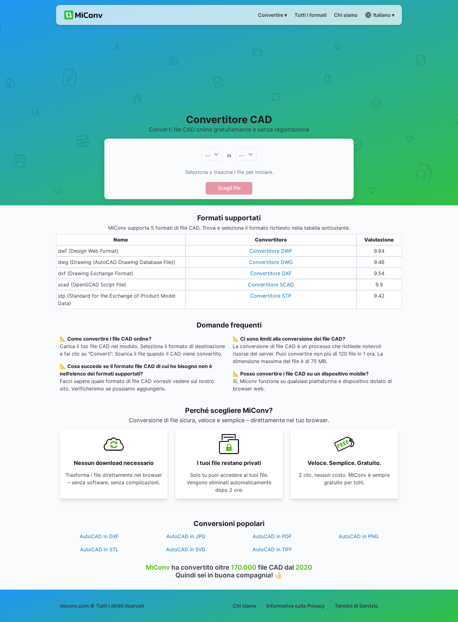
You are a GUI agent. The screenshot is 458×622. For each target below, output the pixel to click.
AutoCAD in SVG (185, 549)
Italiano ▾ (383, 15)
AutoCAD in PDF (272, 536)
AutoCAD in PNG (359, 536)
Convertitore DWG (271, 262)
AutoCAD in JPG (185, 536)
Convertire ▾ (272, 14)
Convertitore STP (270, 296)
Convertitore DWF (270, 251)
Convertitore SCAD (271, 284)
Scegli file (229, 188)
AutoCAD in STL (99, 549)
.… (207, 154)
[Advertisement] (229, 69)
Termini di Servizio (356, 605)
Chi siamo (244, 605)
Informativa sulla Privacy (295, 605)
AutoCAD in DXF (99, 536)
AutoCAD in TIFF (272, 549)
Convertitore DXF (271, 273)
